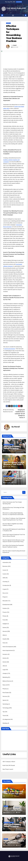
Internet (5, 662)
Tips (4, 711)
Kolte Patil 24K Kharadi (9, 765)
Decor (4, 593)
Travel (4, 715)
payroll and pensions (9, 348)
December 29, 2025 (10, 828)
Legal (4, 669)
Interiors (5, 658)
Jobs (4, 665)
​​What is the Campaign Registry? (12, 479)
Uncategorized (6, 719)
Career (4, 570)
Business (8, 23)
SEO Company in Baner (9, 761)
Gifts (4, 635)
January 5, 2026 (9, 796)
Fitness (4, 616)
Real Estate (6, 692)
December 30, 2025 (10, 812)
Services (5, 696)
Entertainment (6, 604)
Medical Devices (7, 681)
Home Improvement (8, 650)
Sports (4, 700)
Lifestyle (5, 673)
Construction (6, 585)
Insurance (5, 654)
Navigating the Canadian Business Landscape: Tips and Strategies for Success (20, 413)
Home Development (8, 646)
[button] (23, 15)
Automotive (5, 562)
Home (4, 642)
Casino (4, 574)
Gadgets (5, 623)
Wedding (5, 723)
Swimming (5, 704)
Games (4, 627)
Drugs (4, 597)
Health (4, 639)
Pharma (5, 688)
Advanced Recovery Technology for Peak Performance (12, 810)
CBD (4, 577)
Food (4, 619)
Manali (14, 45)
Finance (5, 612)
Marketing (11, 444)
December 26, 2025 (10, 845)
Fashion (5, 608)
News (4, 685)
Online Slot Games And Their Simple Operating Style (13, 793)
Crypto (4, 589)
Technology (6, 707)
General (5, 631)
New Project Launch (8, 769)
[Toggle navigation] (13, 15)
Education (5, 600)
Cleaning (5, 581)
